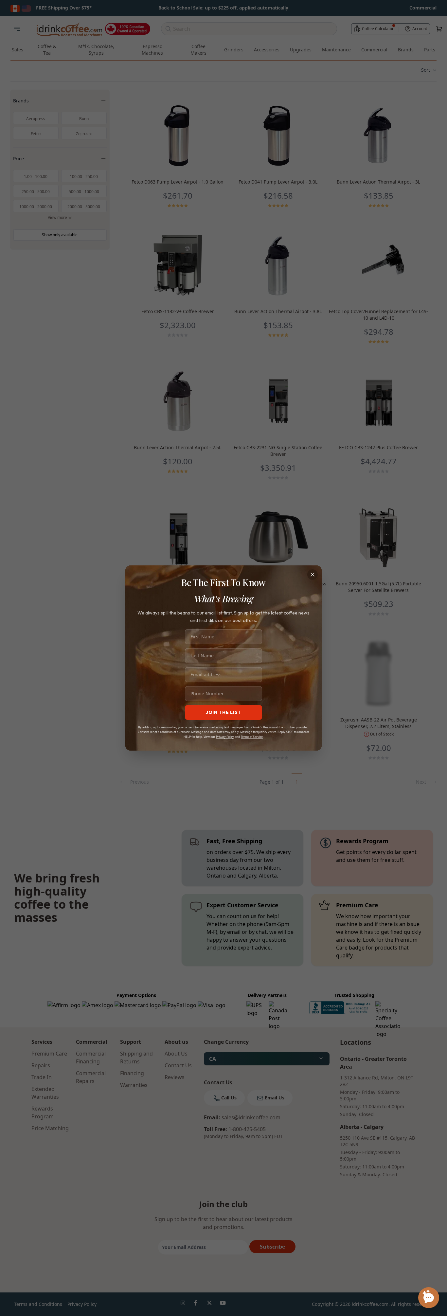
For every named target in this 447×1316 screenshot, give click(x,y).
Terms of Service (252, 737)
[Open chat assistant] (428, 1297)
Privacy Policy (225, 737)
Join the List (223, 712)
